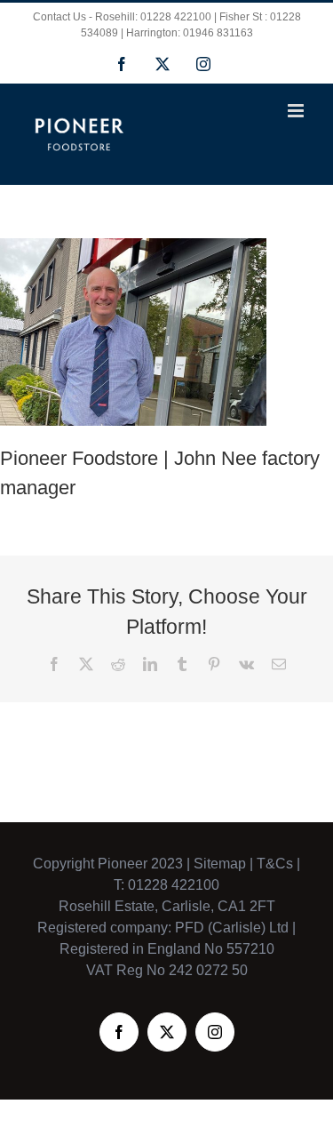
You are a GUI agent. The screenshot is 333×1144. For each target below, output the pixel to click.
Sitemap (220, 863)
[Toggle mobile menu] (297, 110)
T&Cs (273, 863)
